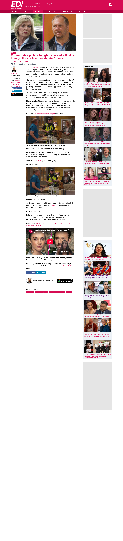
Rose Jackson (60, 292)
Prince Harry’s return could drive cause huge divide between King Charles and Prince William (96, 277)
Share (17, 88)
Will (39, 161)
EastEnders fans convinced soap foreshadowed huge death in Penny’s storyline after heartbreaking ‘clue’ (95, 123)
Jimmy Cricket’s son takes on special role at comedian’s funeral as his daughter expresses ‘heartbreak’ (97, 356)
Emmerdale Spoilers (16, 82)
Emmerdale (17, 80)
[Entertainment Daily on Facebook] (110, 4)
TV (26, 11)
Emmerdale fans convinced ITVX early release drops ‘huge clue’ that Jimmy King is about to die (97, 143)
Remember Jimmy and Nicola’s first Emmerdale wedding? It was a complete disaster (96, 163)
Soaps (38, 11)
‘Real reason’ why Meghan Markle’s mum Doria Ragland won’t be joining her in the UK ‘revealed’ (96, 296)
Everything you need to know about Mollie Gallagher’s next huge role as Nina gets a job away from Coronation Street (97, 84)
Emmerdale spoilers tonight (44, 114)
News (14, 11)
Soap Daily (67, 266)
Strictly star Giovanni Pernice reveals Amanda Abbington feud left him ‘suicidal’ (96, 315)
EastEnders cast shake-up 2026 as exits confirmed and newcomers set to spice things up (96, 183)
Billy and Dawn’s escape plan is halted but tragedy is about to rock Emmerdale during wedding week (97, 104)
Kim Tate (13, 84)
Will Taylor (18, 86)
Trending (67, 11)
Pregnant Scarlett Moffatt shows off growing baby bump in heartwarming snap (97, 258)
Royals (52, 11)
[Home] (17, 5)
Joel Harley (14, 73)
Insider (82, 11)
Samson (55, 205)
